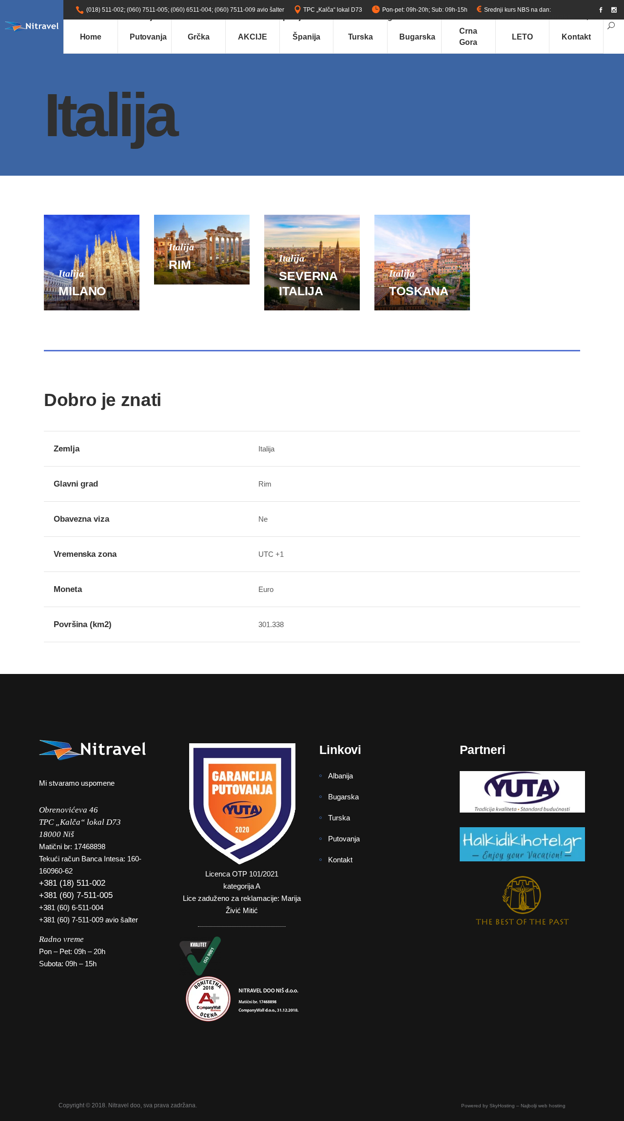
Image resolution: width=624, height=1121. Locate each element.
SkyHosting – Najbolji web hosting (527, 1105)
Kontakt (340, 860)
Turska (339, 818)
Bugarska (343, 797)
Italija (71, 273)
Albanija (340, 776)
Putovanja (344, 839)
